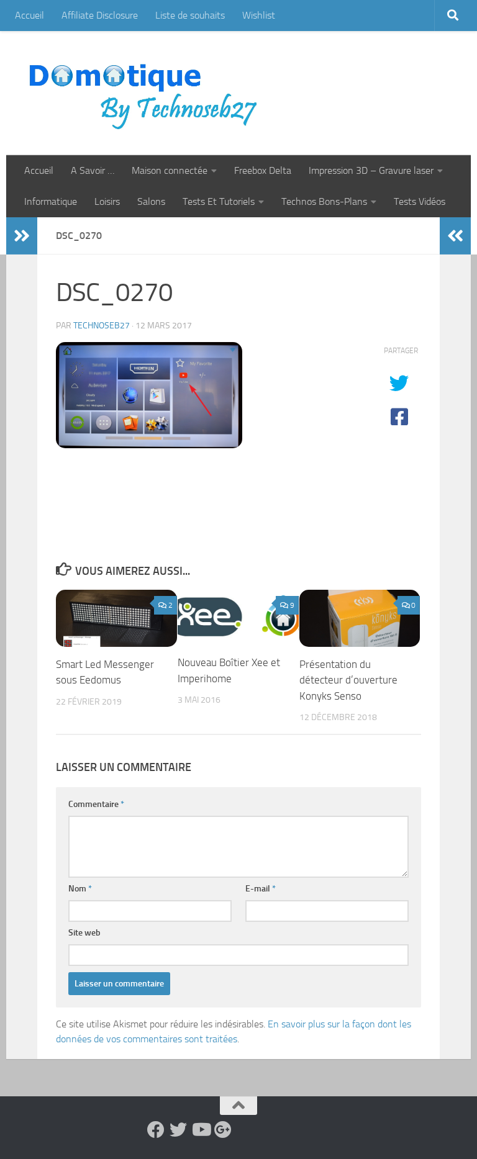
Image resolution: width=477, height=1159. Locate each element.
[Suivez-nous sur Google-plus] (223, 1130)
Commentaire (96, 804)
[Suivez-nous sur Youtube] (200, 1130)
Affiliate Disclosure (99, 15)
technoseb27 (101, 325)
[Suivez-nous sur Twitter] (178, 1130)
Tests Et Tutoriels (219, 201)
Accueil (29, 15)
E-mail (260, 888)
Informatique (50, 201)
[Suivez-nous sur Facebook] (156, 1130)
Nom (80, 888)
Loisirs (107, 201)
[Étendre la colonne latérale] (21, 236)
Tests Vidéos (419, 201)
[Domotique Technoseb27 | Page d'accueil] (146, 93)
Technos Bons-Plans (324, 201)
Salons (151, 201)
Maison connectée (169, 170)
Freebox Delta (262, 170)
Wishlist (258, 15)
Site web (84, 932)
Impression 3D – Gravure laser (371, 170)
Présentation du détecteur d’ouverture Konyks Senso (348, 680)
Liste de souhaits (190, 15)
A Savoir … (92, 170)
